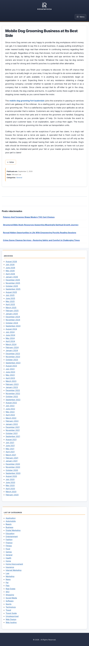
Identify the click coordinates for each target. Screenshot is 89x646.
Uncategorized (12, 616)
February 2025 (12, 310)
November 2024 (13, 320)
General (19, 177)
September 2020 (13, 473)
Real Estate (10, 589)
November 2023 (13, 356)
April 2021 (10, 452)
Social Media (11, 598)
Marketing (10, 576)
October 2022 (12, 396)
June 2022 (10, 409)
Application (11, 518)
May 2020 (10, 485)
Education (10, 533)
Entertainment (12, 536)
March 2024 (11, 344)
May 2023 (10, 375)
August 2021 (11, 439)
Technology (11, 607)
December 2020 (13, 464)
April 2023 (10, 378)
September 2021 (13, 436)
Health (8, 558)
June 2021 (10, 445)
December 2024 (13, 317)
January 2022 (12, 424)
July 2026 (10, 264)
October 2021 (12, 433)
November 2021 (13, 430)
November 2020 (13, 467)
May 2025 (10, 301)
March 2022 (11, 418)
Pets (7, 585)
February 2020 (12, 495)
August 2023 (11, 366)
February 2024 (12, 347)
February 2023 (12, 384)
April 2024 (10, 341)
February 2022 (12, 421)
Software (9, 601)
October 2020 (12, 470)
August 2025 (11, 292)
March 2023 (11, 381)
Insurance (10, 567)
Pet (7, 582)
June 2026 (10, 267)
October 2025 (12, 286)
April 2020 (10, 488)
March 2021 (11, 455)
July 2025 (10, 295)
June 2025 (10, 298)
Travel (8, 610)
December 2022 (13, 390)
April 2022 (10, 415)
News (8, 579)
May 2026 (10, 271)
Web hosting (11, 622)
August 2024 (11, 329)
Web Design (11, 619)
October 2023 (12, 359)
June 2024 (10, 335)
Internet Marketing (13, 570)
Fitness (9, 545)
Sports (8, 604)
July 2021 (10, 442)
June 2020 (10, 482)
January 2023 (12, 387)
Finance (9, 542)
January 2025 (12, 314)
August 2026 (11, 261)
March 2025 (11, 307)
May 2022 (10, 412)
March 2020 (11, 491)
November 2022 (13, 393)
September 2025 (13, 289)
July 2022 (10, 406)
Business (9, 527)
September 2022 (13, 399)
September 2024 (13, 326)
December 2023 (13, 353)
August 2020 (11, 476)
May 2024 (10, 338)
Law (7, 573)
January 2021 (11, 461)
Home (8, 561)
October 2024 (12, 323)
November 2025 (13, 283)
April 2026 (10, 274)
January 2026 (12, 277)
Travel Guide (11, 613)
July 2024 (10, 332)
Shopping (10, 595)
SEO (7, 592)
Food (8, 549)
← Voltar (10, 162)
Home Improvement (14, 564)
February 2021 (12, 458)
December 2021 (13, 427)
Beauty (9, 524)
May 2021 (10, 449)
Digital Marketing (13, 530)
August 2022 (11, 402)
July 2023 (10, 369)
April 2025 (10, 304)
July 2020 (10, 479)
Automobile (11, 521)
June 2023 (10, 372)
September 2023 (13, 363)
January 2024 (12, 350)
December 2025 (13, 280)
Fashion (9, 539)
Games (9, 552)
